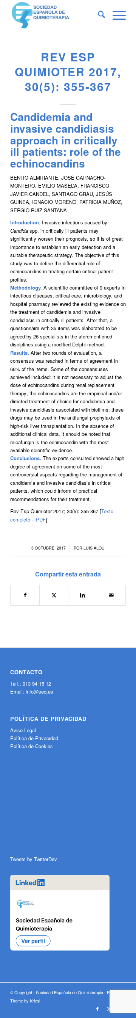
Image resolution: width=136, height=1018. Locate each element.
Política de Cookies (31, 746)
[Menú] (115, 15)
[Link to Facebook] (97, 1008)
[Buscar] (97, 15)
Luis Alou (94, 548)
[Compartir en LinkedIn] (82, 595)
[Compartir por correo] (111, 595)
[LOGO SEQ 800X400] (56, 15)
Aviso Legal (23, 730)
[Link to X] (108, 1008)
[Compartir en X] (54, 595)
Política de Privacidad (34, 738)
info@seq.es (39, 691)
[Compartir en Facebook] (25, 595)
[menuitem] (97, 15)
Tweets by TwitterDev (33, 859)
